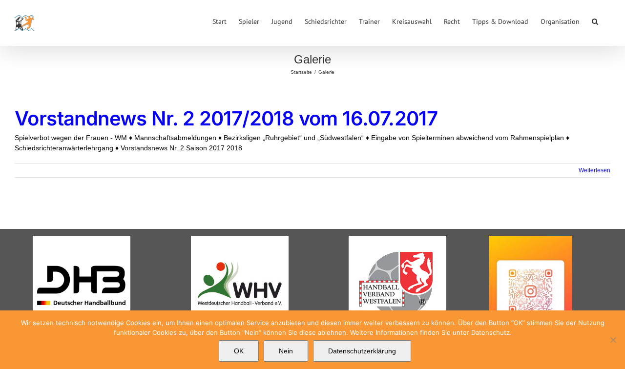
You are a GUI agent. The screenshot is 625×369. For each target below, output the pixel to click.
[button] (595, 20)
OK (239, 351)
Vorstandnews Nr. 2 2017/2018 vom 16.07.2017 (226, 118)
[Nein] (613, 340)
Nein (286, 351)
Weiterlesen (594, 170)
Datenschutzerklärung (362, 351)
